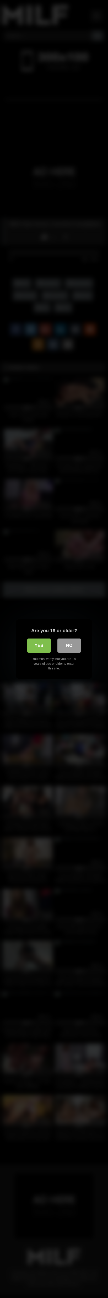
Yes (39, 645)
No (69, 645)
